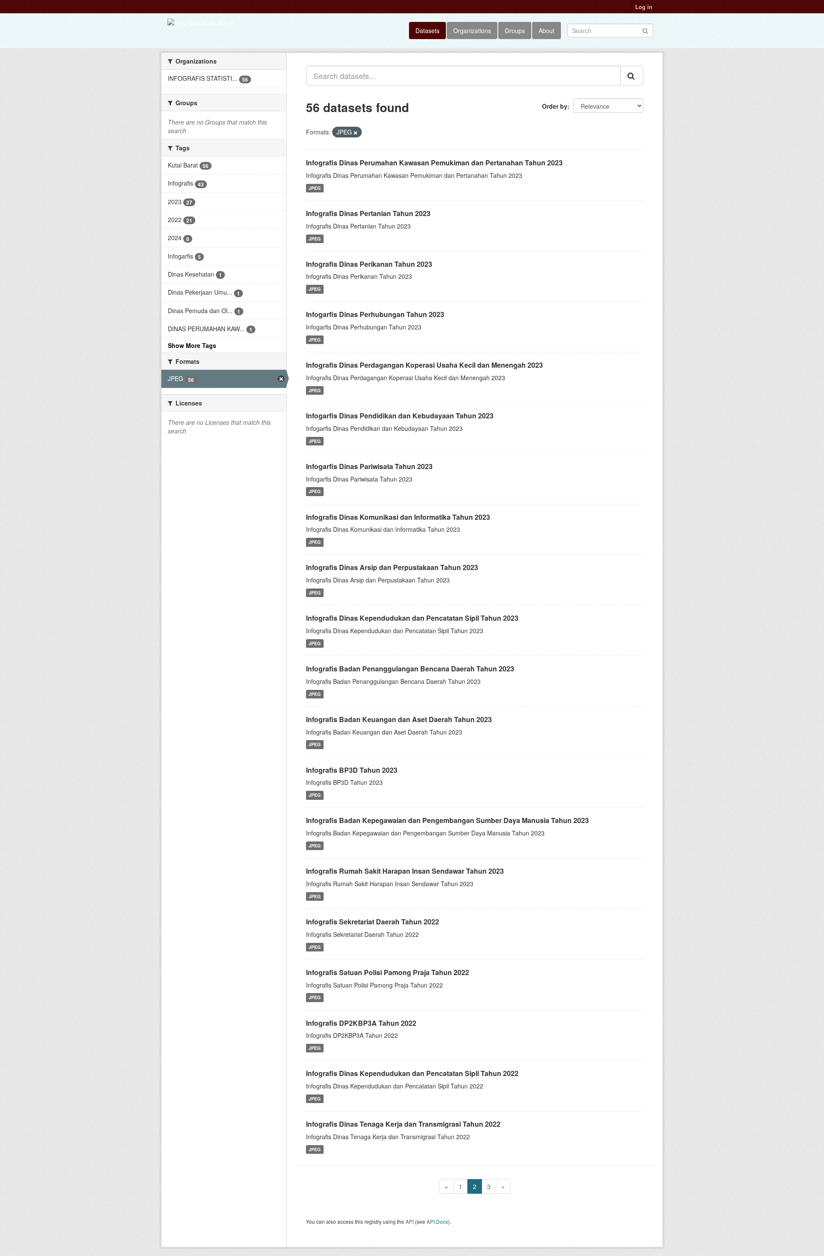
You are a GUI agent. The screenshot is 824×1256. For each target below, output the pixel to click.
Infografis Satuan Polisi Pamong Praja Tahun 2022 (387, 972)
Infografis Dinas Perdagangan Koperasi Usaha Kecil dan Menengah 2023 (424, 365)
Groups (515, 30)
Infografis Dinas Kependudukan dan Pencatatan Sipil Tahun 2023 (412, 618)
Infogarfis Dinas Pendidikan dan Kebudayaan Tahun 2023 (400, 416)
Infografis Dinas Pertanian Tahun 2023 (368, 213)
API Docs (437, 1221)
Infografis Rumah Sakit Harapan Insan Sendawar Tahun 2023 (405, 871)
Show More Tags (192, 345)
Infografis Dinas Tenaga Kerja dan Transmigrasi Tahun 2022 (403, 1124)
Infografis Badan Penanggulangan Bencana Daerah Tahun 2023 (410, 669)
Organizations (472, 30)
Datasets (427, 30)
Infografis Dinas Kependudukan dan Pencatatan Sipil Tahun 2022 (412, 1073)
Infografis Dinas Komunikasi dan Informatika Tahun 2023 (398, 517)
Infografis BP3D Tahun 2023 (351, 770)
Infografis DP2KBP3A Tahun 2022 (361, 1023)
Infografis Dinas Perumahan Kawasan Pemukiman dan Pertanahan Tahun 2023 (434, 163)
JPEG (315, 188)
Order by (554, 106)
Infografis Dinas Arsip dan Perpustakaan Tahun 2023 (392, 567)
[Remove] (355, 132)
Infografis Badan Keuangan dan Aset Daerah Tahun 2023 (399, 719)
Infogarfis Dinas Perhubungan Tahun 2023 (375, 314)
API (410, 1221)
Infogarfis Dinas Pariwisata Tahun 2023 (369, 466)
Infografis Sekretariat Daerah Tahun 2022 (372, 922)
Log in (643, 7)
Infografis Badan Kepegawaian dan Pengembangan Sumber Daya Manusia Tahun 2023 (447, 820)
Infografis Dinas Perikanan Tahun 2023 (369, 264)
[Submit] (645, 30)
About (546, 30)
